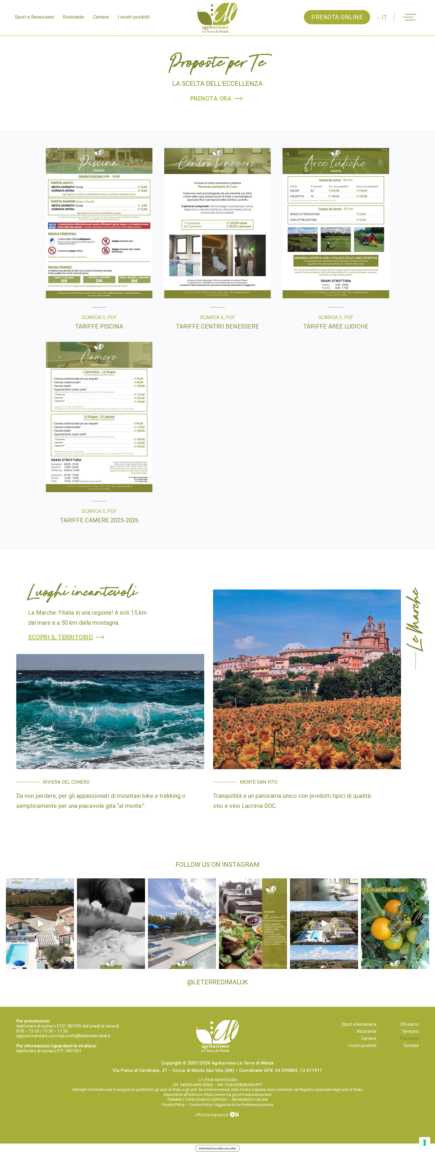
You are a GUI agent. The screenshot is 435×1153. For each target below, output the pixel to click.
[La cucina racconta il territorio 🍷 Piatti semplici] (253, 923)
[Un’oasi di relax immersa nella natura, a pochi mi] (324, 923)
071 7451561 (69, 1051)
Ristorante (73, 17)
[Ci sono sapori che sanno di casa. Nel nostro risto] (111, 923)
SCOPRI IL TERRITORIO (60, 637)
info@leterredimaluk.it (89, 1035)
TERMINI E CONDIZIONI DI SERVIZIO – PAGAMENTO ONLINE (217, 1099)
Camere (101, 17)
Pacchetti (409, 1038)
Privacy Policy (173, 1104)
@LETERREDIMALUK (217, 982)
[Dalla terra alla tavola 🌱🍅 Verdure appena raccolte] (395, 923)
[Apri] (409, 17)
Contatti (411, 1045)
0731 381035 (69, 1026)
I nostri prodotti (134, 17)
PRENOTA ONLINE (337, 17)
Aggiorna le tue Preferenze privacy (244, 1104)
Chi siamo (409, 1024)
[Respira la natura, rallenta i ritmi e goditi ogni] (40, 923)
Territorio (410, 1031)
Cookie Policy (200, 1104)
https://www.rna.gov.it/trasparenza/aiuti (238, 1094)
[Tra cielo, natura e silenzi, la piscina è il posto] (182, 923)
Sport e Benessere (34, 17)
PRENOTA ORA (211, 98)
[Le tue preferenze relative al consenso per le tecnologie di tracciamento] (424, 1142)
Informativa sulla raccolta (217, 1148)
